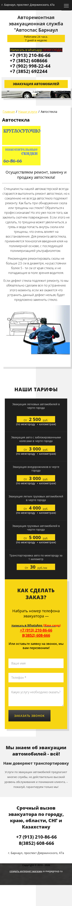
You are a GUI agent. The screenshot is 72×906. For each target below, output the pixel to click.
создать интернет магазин (26, 871)
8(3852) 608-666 (36, 635)
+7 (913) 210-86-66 (36, 630)
